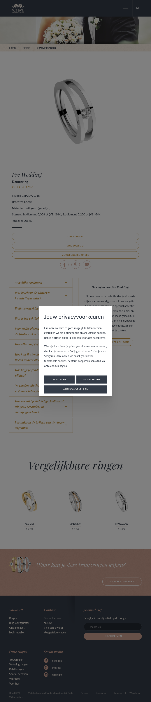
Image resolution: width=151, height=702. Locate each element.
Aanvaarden (91, 379)
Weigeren (59, 379)
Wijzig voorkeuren (75, 389)
